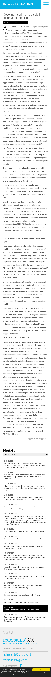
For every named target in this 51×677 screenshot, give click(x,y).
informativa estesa (30, 673)
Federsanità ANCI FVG (18, 4)
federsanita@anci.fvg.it (17, 655)
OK (41, 670)
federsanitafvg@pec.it (16, 660)
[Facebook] (21, 665)
